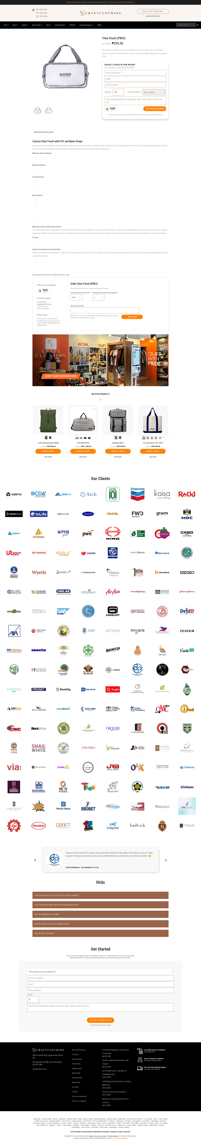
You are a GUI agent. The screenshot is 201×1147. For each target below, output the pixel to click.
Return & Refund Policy (50, 323)
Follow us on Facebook (79, 1101)
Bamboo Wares (88, 1119)
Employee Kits (136, 1121)
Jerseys (76, 1123)
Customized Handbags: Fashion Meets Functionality (115, 1051)
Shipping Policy (42, 325)
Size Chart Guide (77, 1078)
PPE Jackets (164, 1123)
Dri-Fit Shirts (87, 1121)
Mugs (98, 1123)
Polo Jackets (135, 1123)
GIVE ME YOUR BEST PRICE (100, 1020)
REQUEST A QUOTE (48, 451)
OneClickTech (123, 1138)
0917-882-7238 (41, 9)
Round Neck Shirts (42, 1125)
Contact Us (75, 1054)
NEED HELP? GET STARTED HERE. (153, 11)
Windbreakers (76, 1127)
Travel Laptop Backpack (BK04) (48, 443)
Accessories (37, 1119)
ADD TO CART (132, 317)
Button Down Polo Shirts (134, 1119)
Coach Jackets (163, 1119)
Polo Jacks (126, 1123)
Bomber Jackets (112, 1119)
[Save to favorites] (59, 409)
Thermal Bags (67, 1125)
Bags (80, 1119)
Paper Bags (111, 1123)
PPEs (157, 1123)
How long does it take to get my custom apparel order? (57, 905)
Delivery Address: (134, 92)
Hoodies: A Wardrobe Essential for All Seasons (115, 1062)
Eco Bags (128, 1121)
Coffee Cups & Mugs (41, 1121)
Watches (161, 1125)
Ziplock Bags (113, 1127)
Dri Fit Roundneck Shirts (100, 1121)
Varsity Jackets (131, 1125)
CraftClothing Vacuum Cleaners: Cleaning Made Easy (116, 1083)
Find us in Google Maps (79, 1096)
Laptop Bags (91, 1123)
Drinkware (112, 1121)
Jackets (70, 1123)
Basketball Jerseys (100, 1119)
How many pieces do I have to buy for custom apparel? (57, 895)
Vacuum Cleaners (124, 1127)
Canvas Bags (148, 1119)
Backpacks (62, 1119)
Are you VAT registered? (44, 933)
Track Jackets (85, 1125)
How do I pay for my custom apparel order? (52, 924)
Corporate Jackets (54, 1121)
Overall (104, 1123)
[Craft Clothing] (100, 13)
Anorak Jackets (46, 1119)
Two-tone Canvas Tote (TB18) (153, 443)
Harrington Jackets (39, 1123)
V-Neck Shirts (121, 1125)
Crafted (114, 1138)
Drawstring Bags (77, 1121)
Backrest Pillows (72, 1119)
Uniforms (101, 1125)
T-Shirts (59, 1125)
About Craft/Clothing (78, 1050)
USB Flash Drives (110, 1125)
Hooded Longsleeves (53, 1123)
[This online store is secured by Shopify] (110, 109)
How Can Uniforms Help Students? (114, 1092)
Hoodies (63, 1123)
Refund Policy (76, 1073)
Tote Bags (76, 1125)
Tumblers (93, 1125)
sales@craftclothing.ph (153, 16)
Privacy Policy (76, 1064)
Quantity (29, 995)
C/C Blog (75, 1092)
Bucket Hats (122, 1119)
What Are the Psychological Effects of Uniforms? (115, 1100)
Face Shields (155, 1121)
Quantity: (108, 92)
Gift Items (163, 1121)
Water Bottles (153, 1125)
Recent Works (76, 1082)
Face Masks (146, 1121)
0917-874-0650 (41, 13)
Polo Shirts (143, 1123)
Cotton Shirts (66, 1121)
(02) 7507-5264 (41, 16)
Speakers (52, 1125)
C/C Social (75, 1087)
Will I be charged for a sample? (47, 914)
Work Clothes (86, 1127)
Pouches (151, 1123)
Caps (155, 1119)
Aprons (55, 1119)
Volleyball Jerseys (142, 1125)
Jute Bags (83, 1123)
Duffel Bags (120, 1121)
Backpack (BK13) (118, 443)
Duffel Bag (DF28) (83, 443)
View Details (48, 457)
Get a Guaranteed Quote (155, 109)
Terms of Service (77, 1059)
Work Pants (95, 1127)
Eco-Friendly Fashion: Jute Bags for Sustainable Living (114, 1072)
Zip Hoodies (103, 1127)
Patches (118, 1123)
